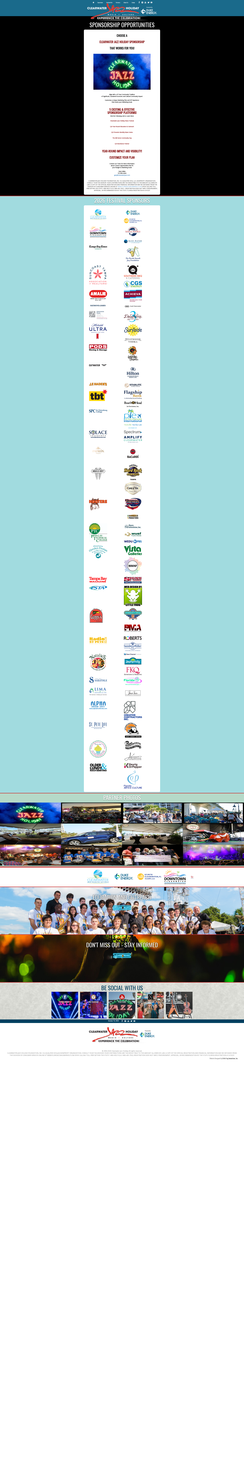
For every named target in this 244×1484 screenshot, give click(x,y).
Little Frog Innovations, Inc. (230, 1058)
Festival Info (109, 2)
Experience (100, 2)
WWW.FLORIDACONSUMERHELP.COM (130, 186)
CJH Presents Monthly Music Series (122, 132)
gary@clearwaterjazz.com (122, 175)
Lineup (133, 2)
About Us (126, 2)
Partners (118, 2)
